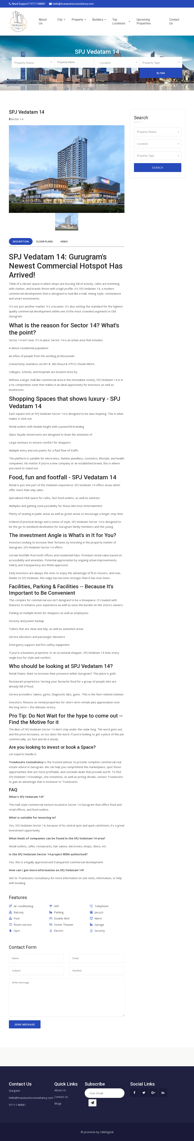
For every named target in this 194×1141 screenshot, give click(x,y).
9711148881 (17, 1105)
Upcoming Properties (144, 21)
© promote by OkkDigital (97, 1132)
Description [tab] (21, 241)
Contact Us (174, 21)
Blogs (57, 1103)
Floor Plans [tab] (44, 241)
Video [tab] (64, 241)
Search (157, 167)
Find (162, 73)
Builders (97, 19)
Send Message (25, 1024)
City (60, 19)
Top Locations (118, 21)
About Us (43, 21)
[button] (33, 62)
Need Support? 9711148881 (28, 3)
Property (77, 19)
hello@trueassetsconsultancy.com (73, 3)
